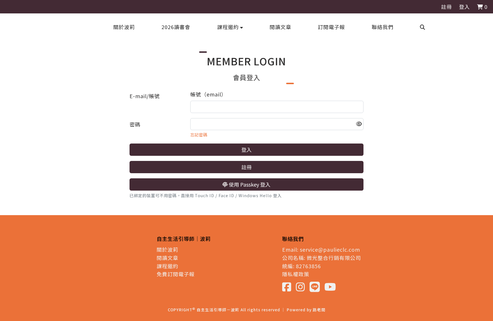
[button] (230, 27)
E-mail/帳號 (145, 96)
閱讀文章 (167, 257)
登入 (464, 6)
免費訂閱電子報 (176, 274)
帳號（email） (208, 94)
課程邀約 (167, 266)
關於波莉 (167, 249)
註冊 (446, 6)
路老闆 (319, 309)
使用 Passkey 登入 (249, 184)
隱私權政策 (295, 274)
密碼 (135, 124)
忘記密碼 (198, 135)
